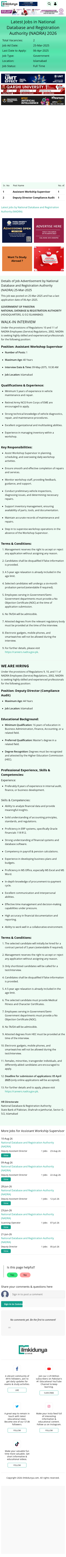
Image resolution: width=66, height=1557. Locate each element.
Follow (17, 1430)
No (25, 1275)
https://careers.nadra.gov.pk (21, 652)
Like (17, 1390)
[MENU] (62, 3)
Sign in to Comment (13, 1304)
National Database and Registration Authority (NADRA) (27, 1144)
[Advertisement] (33, 141)
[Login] (55, 3)
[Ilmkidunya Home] (9, 4)
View (6, 1155)
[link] (28, 4)
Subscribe (49, 1393)
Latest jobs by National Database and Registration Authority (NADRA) (30, 209)
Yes (12, 1275)
